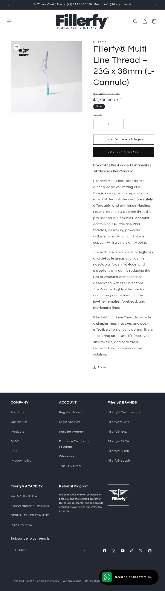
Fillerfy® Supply (119, 460)
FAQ (14, 451)
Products (17, 431)
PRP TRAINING (21, 525)
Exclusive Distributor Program (74, 444)
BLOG (15, 441)
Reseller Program (72, 431)
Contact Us (19, 421)
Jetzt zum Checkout (124, 151)
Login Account (69, 421)
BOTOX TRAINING (24, 495)
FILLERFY (29, 581)
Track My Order (70, 466)
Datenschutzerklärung (98, 581)
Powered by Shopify (47, 581)
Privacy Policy (21, 460)
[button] (9, 21)
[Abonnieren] (83, 550)
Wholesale (66, 456)
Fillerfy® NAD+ (118, 431)
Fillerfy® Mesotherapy (124, 412)
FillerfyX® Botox (119, 421)
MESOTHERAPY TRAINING (30, 505)
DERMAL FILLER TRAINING (30, 515)
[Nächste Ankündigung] (156, 4)
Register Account (72, 412)
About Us (17, 412)
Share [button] (102, 367)
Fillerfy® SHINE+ (120, 451)
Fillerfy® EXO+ (118, 441)
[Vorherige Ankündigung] (8, 4)
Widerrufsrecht (72, 581)
